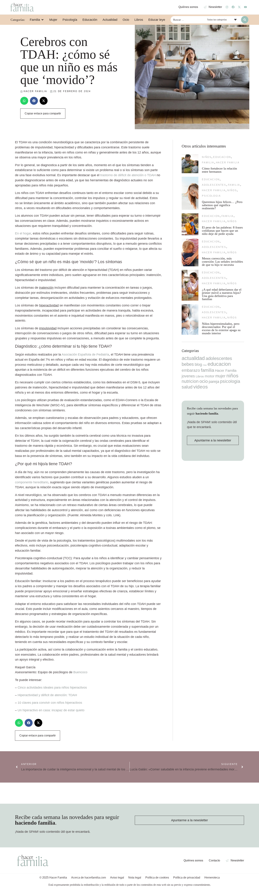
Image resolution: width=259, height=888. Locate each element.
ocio (203, 381)
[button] (24, 101)
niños (206, 157)
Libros (200, 376)
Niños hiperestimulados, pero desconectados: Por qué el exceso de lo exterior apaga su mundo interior (221, 328)
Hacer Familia (228, 162)
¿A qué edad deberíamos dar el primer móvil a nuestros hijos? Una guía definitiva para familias (221, 294)
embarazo (191, 370)
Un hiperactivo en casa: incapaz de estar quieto (51, 710)
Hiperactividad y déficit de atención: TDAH (47, 695)
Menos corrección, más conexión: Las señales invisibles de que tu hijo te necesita (222, 261)
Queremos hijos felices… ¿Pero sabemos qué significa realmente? (222, 205)
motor (209, 376)
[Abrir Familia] (42, 19)
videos (200, 387)
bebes (188, 364)
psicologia (211, 195)
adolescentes (214, 185)
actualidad (193, 358)
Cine (205, 365)
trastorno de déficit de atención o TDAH (128, 175)
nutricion (190, 381)
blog (198, 364)
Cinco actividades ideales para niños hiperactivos (52, 687)
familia (208, 162)
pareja (214, 381)
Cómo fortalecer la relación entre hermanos (219, 170)
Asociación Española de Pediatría (85, 354)
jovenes (188, 376)
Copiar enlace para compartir (43, 113)
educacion (222, 157)
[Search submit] (244, 19)
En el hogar (23, 233)
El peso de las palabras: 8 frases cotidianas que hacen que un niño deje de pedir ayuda (222, 231)
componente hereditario (31, 482)
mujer (220, 376)
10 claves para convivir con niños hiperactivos (50, 702)
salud (187, 387)
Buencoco (80, 672)
